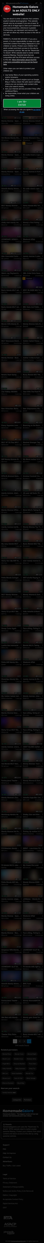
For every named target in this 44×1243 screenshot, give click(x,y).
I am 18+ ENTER (22, 103)
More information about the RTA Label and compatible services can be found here (20, 62)
